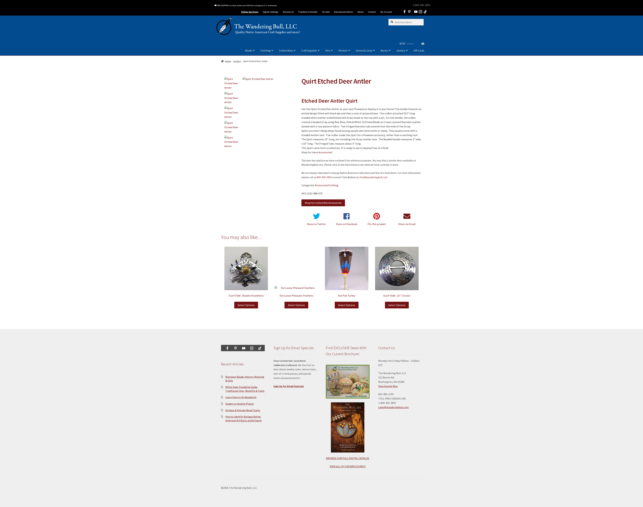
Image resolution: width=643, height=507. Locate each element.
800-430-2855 (324, 177)
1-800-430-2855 (421, 5)
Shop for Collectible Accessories (323, 202)
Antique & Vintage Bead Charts (242, 410)
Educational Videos (343, 11)
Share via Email (407, 224)
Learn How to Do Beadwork (240, 397)
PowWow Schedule (307, 11)
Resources (288, 11)
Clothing (265, 50)
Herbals (342, 50)
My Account (386, 11)
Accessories (325, 152)
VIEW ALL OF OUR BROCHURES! (348, 466)
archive (237, 61)
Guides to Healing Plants (239, 403)
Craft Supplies (309, 50)
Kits (327, 50)
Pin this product (377, 224)
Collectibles (286, 50)
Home (228, 61)
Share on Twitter (316, 224)
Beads (248, 50)
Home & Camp (364, 50)
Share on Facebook (346, 224)
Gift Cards (418, 50)
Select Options (246, 305)
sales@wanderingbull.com (393, 407)
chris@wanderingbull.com (373, 177)
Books (384, 50)
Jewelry (400, 50)
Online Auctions (249, 11)
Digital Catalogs (270, 11)
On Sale (326, 11)
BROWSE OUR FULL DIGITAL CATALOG (347, 458)
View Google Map (388, 386)
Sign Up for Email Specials (288, 386)
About (361, 11)
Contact (372, 11)
